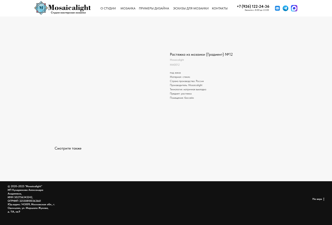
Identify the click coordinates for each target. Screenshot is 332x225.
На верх (317, 198)
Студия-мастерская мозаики (68, 12)
